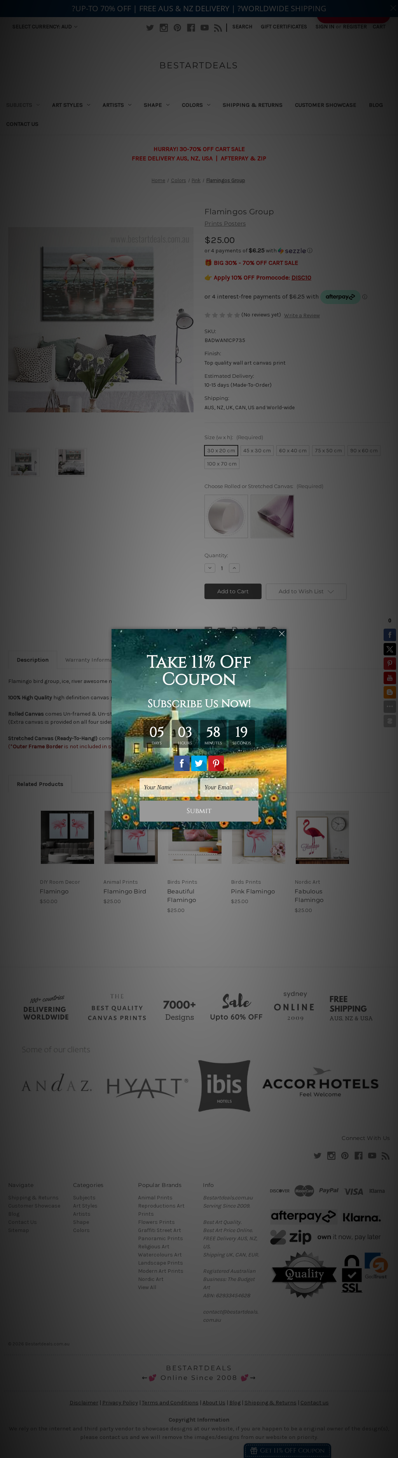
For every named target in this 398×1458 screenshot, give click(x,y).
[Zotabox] (281, 822)
